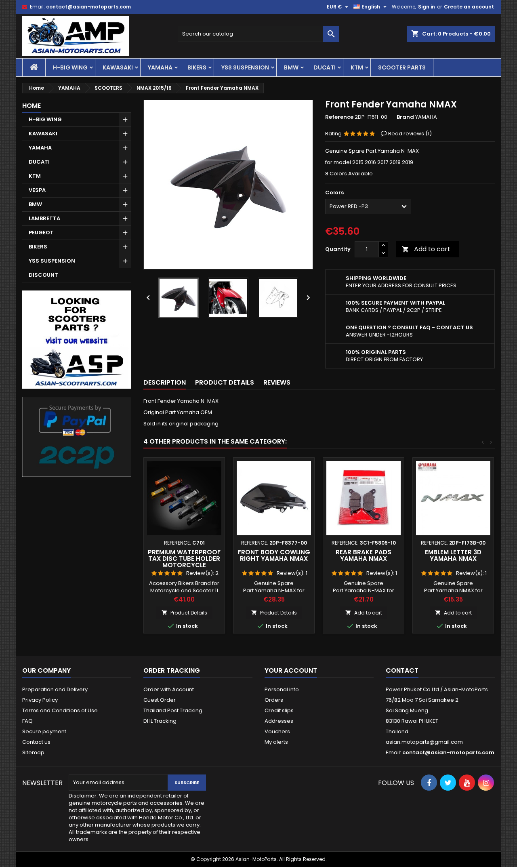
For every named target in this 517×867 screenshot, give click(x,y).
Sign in (426, 6)
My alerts (276, 742)
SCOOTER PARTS (402, 67)
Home (31, 105)
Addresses (279, 721)
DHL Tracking (160, 721)
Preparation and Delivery (55, 689)
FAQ (27, 721)
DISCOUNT (43, 275)
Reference (339, 117)
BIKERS (196, 67)
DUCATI (324, 67)
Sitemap (33, 752)
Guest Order (159, 700)
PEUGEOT (41, 232)
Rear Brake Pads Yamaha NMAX (363, 555)
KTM (357, 67)
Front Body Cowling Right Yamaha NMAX (274, 555)
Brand (405, 117)
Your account (291, 670)
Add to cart (426, 249)
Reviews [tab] (276, 382)
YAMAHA (160, 67)
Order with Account (168, 689)
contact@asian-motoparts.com (88, 6)
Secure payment (44, 731)
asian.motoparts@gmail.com (424, 742)
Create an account (469, 6)
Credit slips (279, 710)
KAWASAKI (118, 67)
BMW (291, 67)
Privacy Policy (40, 700)
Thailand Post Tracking (172, 710)
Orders (274, 700)
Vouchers (277, 731)
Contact (402, 670)
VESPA (37, 190)
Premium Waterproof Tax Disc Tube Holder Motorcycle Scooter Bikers (184, 562)
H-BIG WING (70, 67)
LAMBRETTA (44, 218)
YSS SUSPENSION (245, 67)
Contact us (36, 742)
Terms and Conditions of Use (60, 710)
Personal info (282, 689)
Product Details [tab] (224, 382)
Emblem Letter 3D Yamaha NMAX (453, 555)
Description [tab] (164, 382)
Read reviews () (410, 133)
